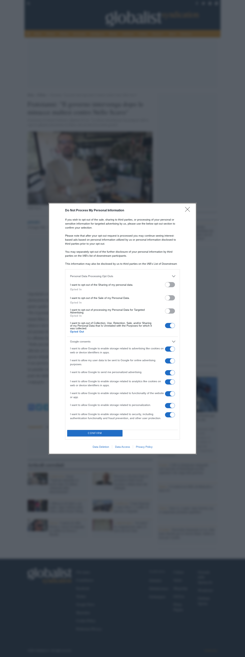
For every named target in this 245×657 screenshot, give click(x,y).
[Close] (188, 210)
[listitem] (122, 276)
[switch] (170, 284)
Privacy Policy (144, 446)
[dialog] (122, 328)
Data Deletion (101, 446)
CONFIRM (95, 433)
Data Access (122, 446)
